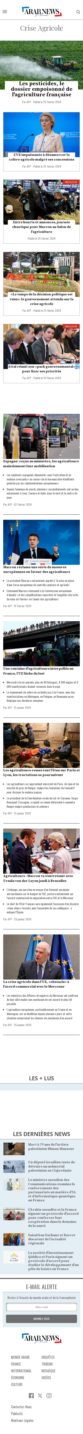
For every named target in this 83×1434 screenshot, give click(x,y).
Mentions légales (22, 1420)
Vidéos (46, 1377)
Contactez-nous (21, 1406)
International (21, 1370)
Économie (17, 1377)
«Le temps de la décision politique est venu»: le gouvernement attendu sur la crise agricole (41, 299)
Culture (17, 1384)
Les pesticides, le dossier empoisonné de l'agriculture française (41, 89)
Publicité (17, 1413)
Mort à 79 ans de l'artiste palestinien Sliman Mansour (51, 1146)
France (16, 1364)
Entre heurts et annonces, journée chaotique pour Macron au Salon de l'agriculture (41, 227)
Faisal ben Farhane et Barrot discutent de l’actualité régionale (51, 1239)
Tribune (47, 1364)
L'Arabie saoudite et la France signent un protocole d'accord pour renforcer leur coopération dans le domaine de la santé (53, 1218)
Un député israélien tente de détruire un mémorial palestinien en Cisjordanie (51, 1166)
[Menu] (5, 12)
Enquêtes (48, 1357)
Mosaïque (48, 1370)
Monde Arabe (20, 1357)
